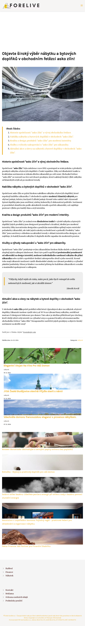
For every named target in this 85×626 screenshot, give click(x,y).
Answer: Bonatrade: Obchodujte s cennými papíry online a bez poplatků (37, 449)
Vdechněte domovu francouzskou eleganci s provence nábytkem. (40, 417)
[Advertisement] (42, 27)
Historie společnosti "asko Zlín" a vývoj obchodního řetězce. (40, 132)
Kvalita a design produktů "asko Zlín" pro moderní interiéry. (40, 140)
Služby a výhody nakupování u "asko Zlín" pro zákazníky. (39, 144)
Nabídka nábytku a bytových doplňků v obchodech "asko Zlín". (41, 136)
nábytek (80, 340)
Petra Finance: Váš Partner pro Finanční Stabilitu (26, 546)
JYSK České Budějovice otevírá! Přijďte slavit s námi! (33, 391)
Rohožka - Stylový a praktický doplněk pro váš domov (28, 472)
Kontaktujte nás (29, 332)
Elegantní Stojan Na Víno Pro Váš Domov (27, 365)
